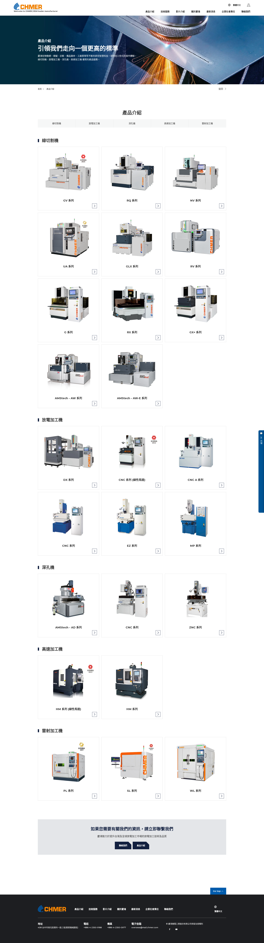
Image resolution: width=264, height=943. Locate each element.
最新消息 (211, 11)
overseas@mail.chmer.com (144, 927)
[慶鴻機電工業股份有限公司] (52, 908)
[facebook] (169, 929)
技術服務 (165, 11)
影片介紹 (180, 11)
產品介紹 (149, 11)
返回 (221, 89)
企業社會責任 (228, 11)
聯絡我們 (245, 11)
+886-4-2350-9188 (93, 927)
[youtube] (176, 929)
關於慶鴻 (195, 11)
